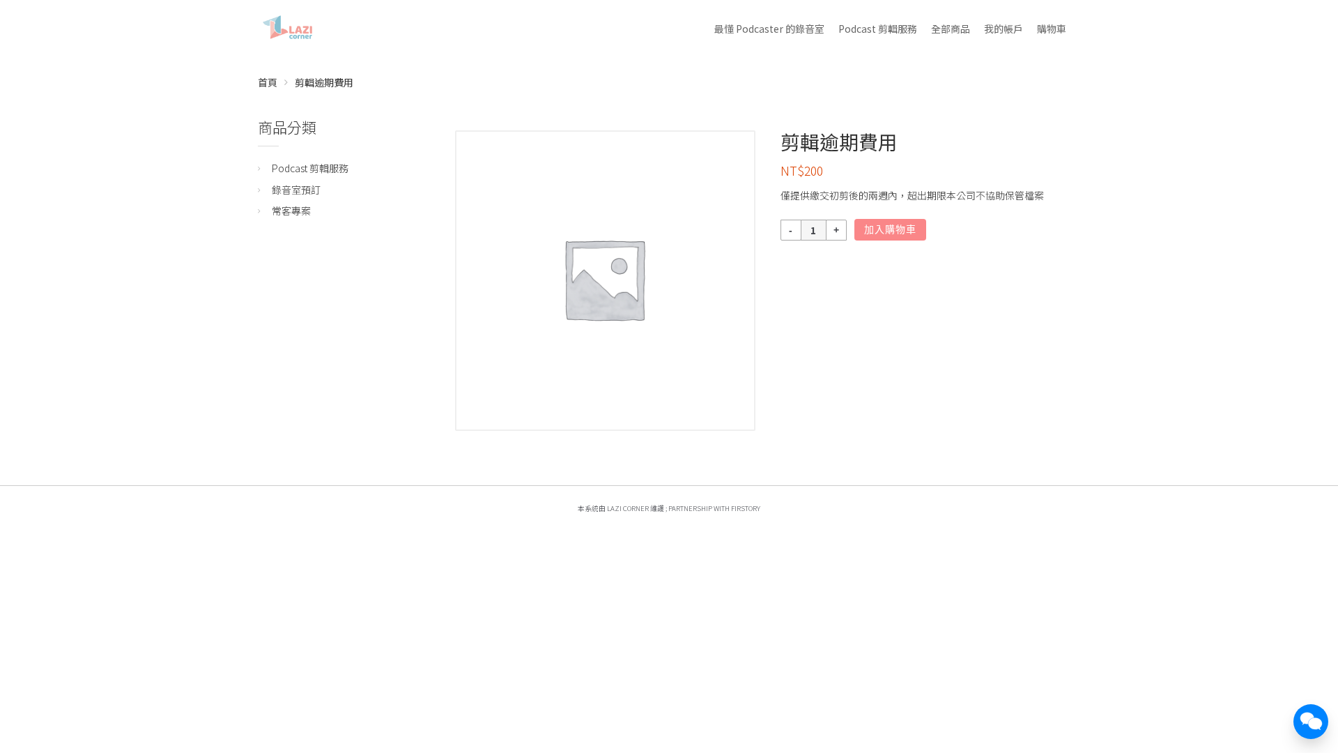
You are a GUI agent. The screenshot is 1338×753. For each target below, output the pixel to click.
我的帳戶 (1003, 29)
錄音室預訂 (296, 190)
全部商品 (950, 29)
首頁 (267, 82)
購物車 (1051, 29)
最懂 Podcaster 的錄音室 (769, 29)
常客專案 (291, 211)
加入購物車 (890, 229)
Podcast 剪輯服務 (877, 29)
